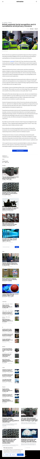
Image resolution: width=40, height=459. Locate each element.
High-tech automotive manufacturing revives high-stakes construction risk (9, 224)
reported (12, 61)
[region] (13, 451)
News (6, 22)
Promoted (13, 437)
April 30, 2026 (4, 337)
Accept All (20, 454)
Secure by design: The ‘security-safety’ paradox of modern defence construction (10, 209)
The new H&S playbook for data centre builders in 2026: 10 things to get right (10, 178)
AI (2, 22)
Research (31, 437)
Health (7, 437)
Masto (25, 455)
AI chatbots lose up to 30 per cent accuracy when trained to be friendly (7, 335)
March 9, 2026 (4, 226)
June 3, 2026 (4, 266)
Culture (22, 437)
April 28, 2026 (4, 382)
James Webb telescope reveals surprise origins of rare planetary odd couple (10, 295)
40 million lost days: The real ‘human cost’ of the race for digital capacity (9, 240)
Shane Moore (23, 427)
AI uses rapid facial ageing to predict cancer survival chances (7, 340)
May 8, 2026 (4, 315)
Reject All (13, 454)
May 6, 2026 (4, 297)
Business (4, 437)
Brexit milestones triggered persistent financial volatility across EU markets (9, 279)
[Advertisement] (20, 12)
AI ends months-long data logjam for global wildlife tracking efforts (7, 330)
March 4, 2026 (4, 242)
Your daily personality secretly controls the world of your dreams (6, 380)
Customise (6, 454)
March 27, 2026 (4, 211)
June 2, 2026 (4, 180)
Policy (10, 22)
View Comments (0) (20, 150)
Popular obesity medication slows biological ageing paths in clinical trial (10, 264)
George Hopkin (5, 161)
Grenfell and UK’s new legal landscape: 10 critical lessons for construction (9, 193)
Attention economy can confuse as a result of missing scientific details (7, 313)
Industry (10, 437)
